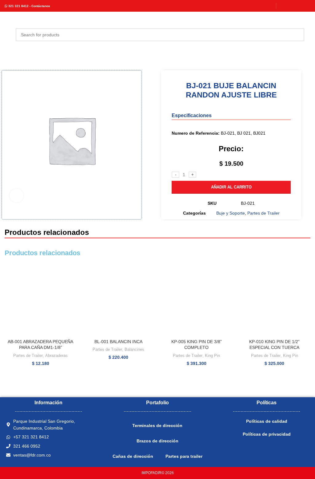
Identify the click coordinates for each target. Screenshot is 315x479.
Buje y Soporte (230, 213)
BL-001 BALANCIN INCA (118, 341)
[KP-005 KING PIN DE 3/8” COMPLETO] (197, 300)
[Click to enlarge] (16, 196)
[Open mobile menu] (7, 35)
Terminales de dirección (157, 425)
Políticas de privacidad (267, 434)
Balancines (134, 349)
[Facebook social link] (283, 5)
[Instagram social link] (291, 5)
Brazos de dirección (157, 440)
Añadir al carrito (231, 187)
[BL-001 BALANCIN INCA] (119, 300)
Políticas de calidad (266, 421)
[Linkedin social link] (298, 5)
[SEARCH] (297, 34)
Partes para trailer (183, 456)
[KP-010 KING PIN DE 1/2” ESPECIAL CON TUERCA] (275, 300)
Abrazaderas (56, 355)
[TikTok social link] (306, 5)
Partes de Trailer (263, 213)
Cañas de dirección (133, 456)
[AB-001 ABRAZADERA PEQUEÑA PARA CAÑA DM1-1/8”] (41, 300)
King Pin (212, 355)
